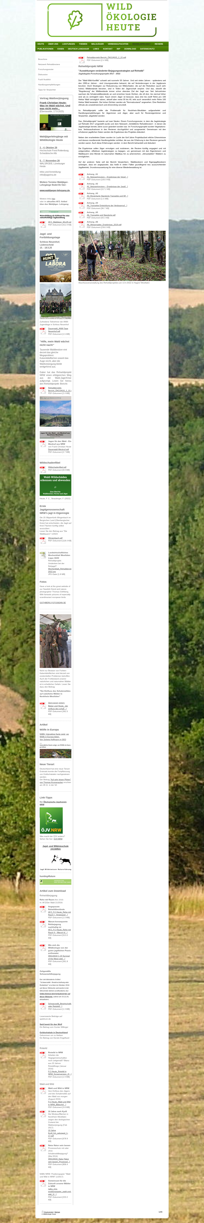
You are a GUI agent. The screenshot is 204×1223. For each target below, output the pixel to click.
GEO (53, 739)
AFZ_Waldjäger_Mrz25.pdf (60, 222)
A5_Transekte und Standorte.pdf (101, 215)
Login (160, 1211)
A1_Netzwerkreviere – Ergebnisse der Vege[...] (107, 177)
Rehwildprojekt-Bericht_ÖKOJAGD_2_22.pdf (106, 57)
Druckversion (48, 1212)
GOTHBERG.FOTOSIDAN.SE (53, 603)
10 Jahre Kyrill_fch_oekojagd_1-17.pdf (58, 1133)
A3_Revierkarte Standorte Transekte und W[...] (107, 196)
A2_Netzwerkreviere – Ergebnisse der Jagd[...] (107, 186)
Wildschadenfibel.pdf (57, 467)
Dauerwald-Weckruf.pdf (58, 449)
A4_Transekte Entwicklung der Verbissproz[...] (107, 205)
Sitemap (57, 1212)
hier (53, 199)
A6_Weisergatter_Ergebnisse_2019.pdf (104, 225)
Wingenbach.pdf (55, 538)
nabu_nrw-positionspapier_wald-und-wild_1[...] (59, 1191)
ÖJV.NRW (58, 839)
